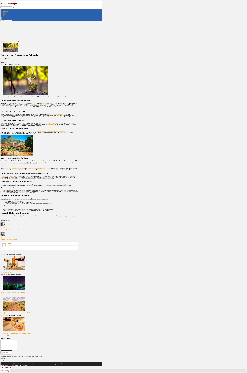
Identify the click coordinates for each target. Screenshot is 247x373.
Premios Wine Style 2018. (48, 160)
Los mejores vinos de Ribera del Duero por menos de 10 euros (17, 313)
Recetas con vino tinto (6, 272)
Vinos (4, 12)
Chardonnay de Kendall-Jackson (7, 176)
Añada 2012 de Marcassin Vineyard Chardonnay (39, 104)
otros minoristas (18, 163)
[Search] (1, 19)
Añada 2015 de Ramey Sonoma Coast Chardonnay (37, 168)
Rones (4, 14)
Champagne (5, 13)
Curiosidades (5, 11)
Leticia (3, 58)
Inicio (4, 9)
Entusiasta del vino (51, 124)
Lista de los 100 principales (67, 117)
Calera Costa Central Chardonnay (51, 123)
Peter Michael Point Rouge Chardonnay (56, 131)
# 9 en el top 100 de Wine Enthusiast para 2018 (15, 168)
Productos (5, 15)
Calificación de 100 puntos (59, 104)
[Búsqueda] (13, 7)
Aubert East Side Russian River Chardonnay (55, 114)
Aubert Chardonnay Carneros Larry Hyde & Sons (25, 117)
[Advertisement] (51, 31)
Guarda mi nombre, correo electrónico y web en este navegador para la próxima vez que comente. (22, 356)
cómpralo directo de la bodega (7, 163)
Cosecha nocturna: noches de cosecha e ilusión (13, 292)
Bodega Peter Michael (41, 131)
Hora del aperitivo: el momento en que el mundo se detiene (16, 333)
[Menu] (1, 18)
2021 (10, 362)
